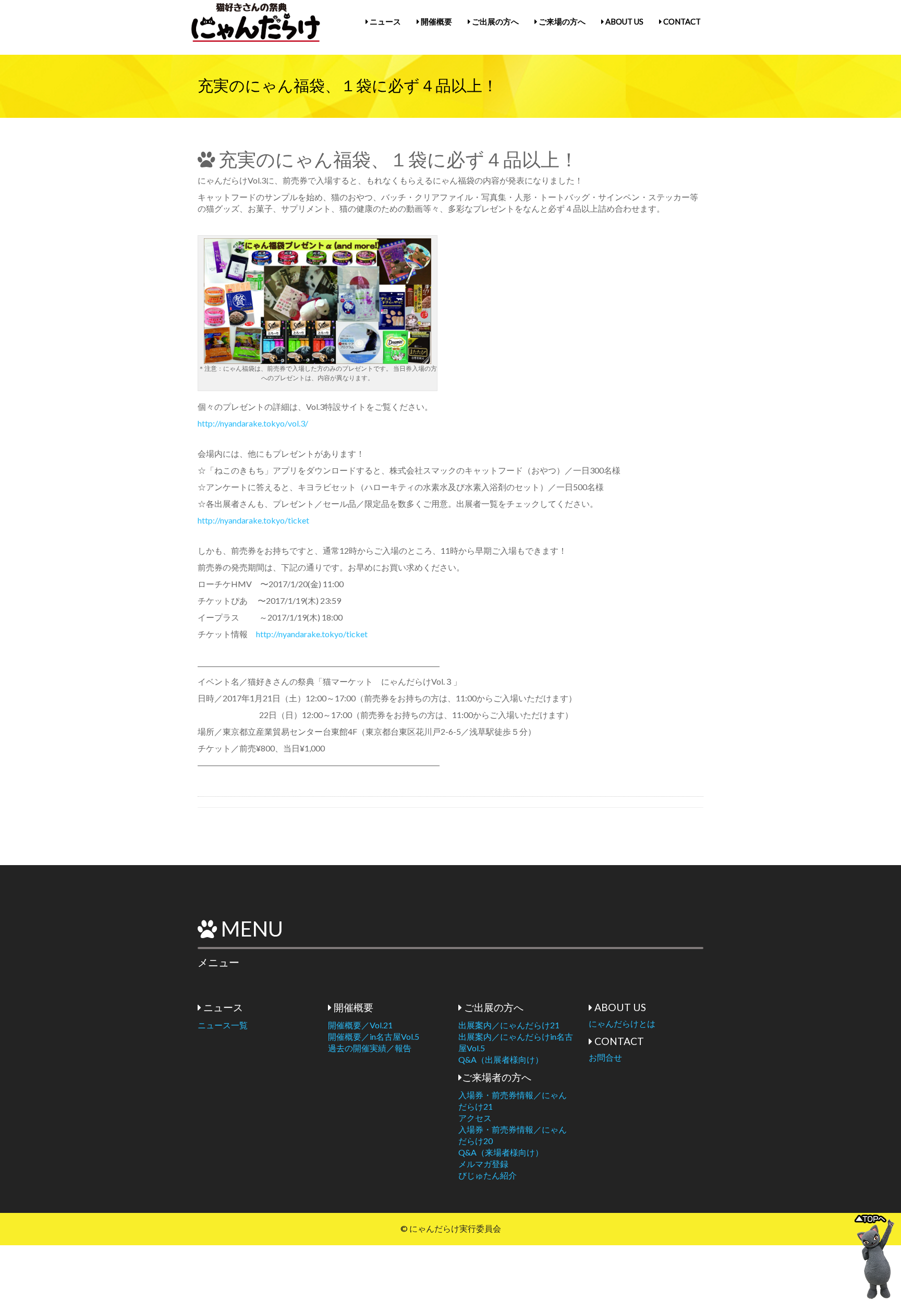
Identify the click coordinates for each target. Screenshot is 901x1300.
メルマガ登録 (483, 1164)
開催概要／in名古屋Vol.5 (373, 1036)
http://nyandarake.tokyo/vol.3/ (253, 423)
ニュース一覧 (223, 1025)
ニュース (384, 21)
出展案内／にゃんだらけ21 (508, 1025)
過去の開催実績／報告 (369, 1048)
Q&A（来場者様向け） (500, 1152)
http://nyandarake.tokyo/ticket (253, 520)
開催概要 (435, 21)
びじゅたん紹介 (487, 1175)
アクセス (475, 1118)
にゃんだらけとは (622, 1023)
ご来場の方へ (561, 21)
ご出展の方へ (494, 21)
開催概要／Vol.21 (360, 1025)
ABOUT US (623, 21)
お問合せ (605, 1057)
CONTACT (681, 21)
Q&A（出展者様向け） (500, 1059)
